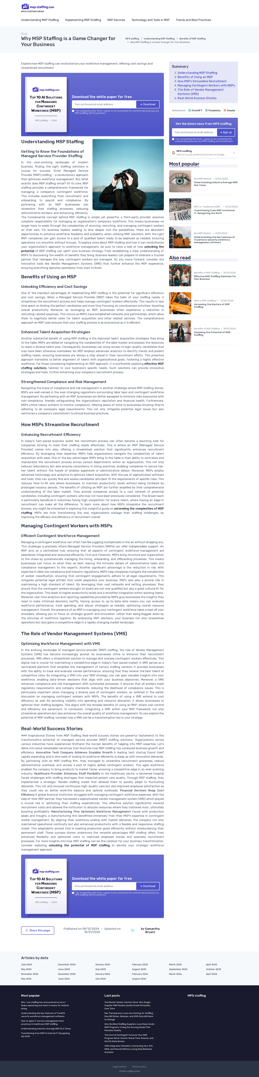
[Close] (193, 512)
